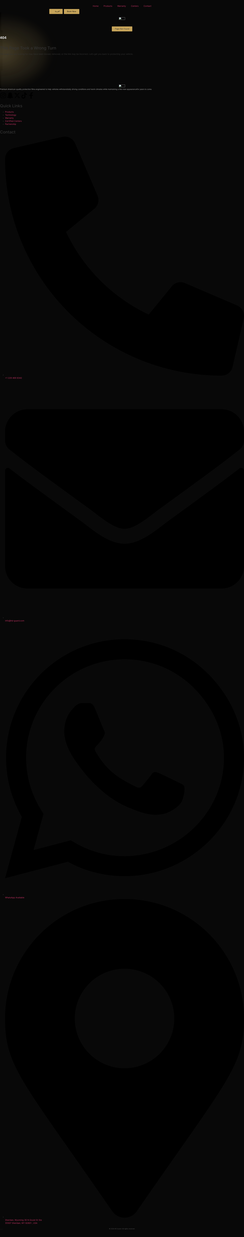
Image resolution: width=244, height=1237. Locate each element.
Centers (135, 6)
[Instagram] (3, 95)
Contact (147, 6)
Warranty (121, 6)
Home (95, 6)
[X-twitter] (17, 95)
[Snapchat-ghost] (10, 95)
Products (108, 6)
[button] (122, 28)
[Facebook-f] (31, 95)
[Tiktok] (24, 95)
